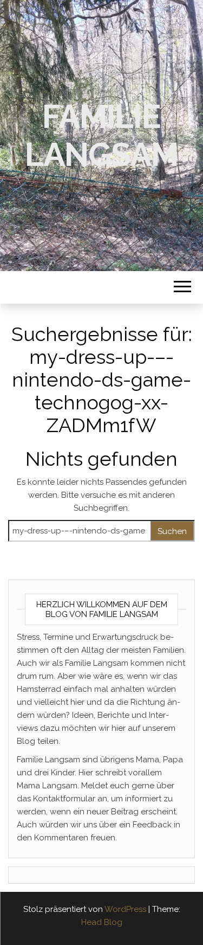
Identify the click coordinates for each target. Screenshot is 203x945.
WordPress (125, 909)
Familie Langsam (101, 135)
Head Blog (101, 922)
